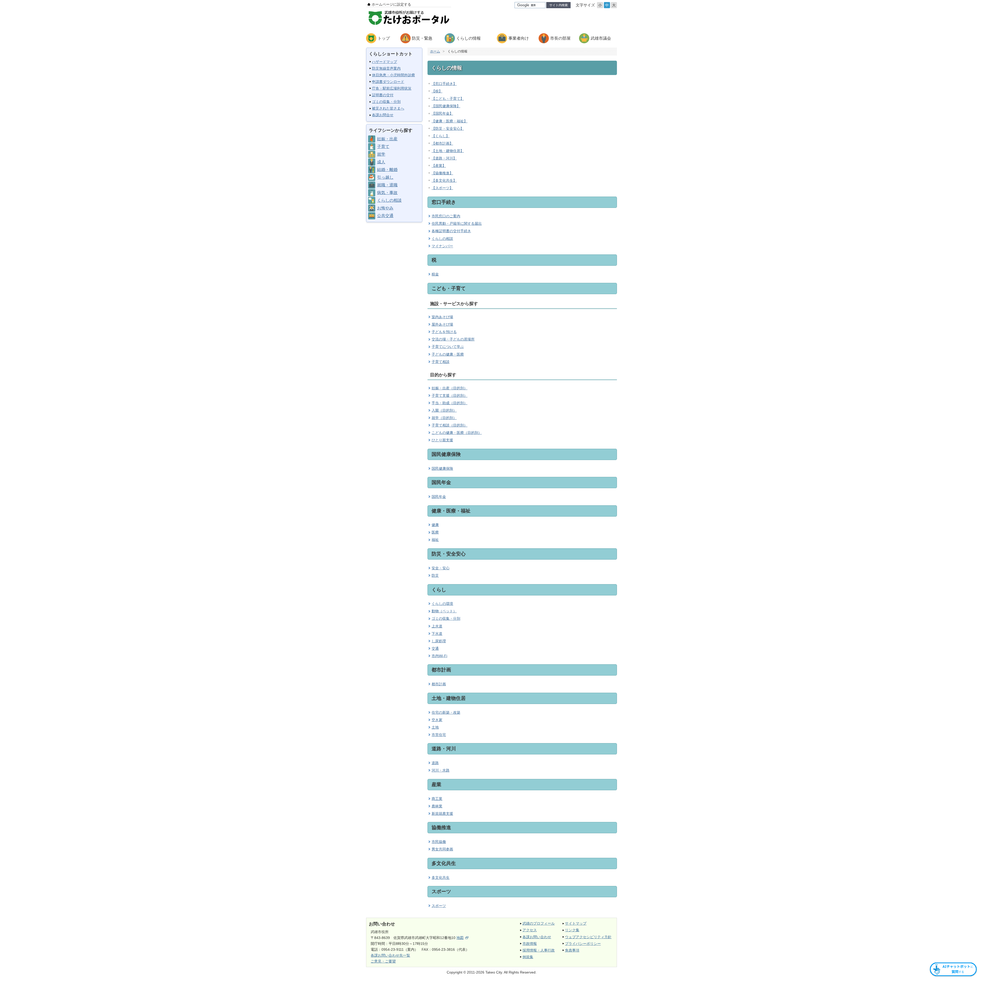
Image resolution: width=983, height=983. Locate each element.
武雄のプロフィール (538, 923)
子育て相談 (441, 362)
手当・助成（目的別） (449, 403)
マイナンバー (442, 246)
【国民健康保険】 (446, 106)
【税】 (437, 91)
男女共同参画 (442, 849)
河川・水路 (441, 770)
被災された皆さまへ (388, 108)
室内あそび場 (442, 317)
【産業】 (439, 166)
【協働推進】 (442, 173)
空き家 (437, 720)
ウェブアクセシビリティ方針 (588, 937)
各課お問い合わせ (536, 937)
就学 (381, 154)
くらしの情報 (468, 38)
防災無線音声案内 (386, 68)
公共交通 (385, 215)
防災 (435, 575)
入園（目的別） (444, 410)
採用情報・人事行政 (538, 950)
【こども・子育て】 (448, 99)
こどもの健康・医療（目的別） (457, 433)
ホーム (435, 51)
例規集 (527, 957)
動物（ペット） (444, 611)
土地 (435, 727)
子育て (383, 146)
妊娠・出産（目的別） (449, 388)
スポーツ (439, 906)
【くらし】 (441, 136)
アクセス (529, 930)
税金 (435, 274)
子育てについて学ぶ (448, 347)
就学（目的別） (444, 418)
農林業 (437, 806)
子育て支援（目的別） (449, 395)
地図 (460, 938)
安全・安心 (441, 568)
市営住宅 (439, 735)
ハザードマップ (384, 62)
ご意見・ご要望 (383, 961)
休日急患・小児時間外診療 (393, 75)
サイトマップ (575, 923)
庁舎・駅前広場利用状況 (391, 88)
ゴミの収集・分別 (386, 102)
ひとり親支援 (442, 440)
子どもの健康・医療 (448, 354)
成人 (381, 162)
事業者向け (518, 38)
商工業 (437, 799)
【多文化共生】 (444, 180)
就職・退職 (387, 185)
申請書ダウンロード (388, 82)
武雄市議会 (601, 38)
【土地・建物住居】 (448, 151)
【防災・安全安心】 (448, 128)
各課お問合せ (382, 115)
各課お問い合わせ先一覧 (390, 955)
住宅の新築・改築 (446, 712)
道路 (435, 763)
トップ (384, 38)
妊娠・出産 (387, 139)
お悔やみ (385, 208)
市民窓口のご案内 (446, 216)
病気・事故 (387, 192)
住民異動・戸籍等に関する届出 (457, 223)
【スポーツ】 (442, 188)
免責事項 (572, 950)
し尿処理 (439, 641)
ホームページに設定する (391, 4)
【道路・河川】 (444, 158)
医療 (435, 532)
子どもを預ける (444, 332)
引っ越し (385, 177)
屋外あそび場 (442, 324)
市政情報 (529, 944)
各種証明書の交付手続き (451, 231)
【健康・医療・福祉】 (449, 121)
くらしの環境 (442, 604)
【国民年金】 (442, 113)
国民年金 (439, 497)
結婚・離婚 (387, 169)
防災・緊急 (422, 38)
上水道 (437, 626)
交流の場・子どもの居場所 (453, 339)
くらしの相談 (389, 200)
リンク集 (572, 930)
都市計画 (439, 684)
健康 (435, 525)
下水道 (437, 634)
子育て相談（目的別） (449, 425)
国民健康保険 (442, 468)
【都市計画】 (442, 143)
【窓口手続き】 (444, 84)
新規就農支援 (442, 813)
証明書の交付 (382, 95)
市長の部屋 (560, 38)
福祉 (435, 540)
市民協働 (439, 842)
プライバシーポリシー (583, 944)
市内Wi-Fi (439, 656)
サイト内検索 (558, 5)
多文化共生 (441, 877)
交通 (435, 648)
